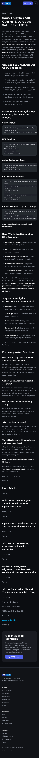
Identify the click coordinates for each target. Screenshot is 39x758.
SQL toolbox (6, 696)
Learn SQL (5, 717)
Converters (5, 720)
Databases (5, 702)
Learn (10, 13)
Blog (3, 714)
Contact (4, 733)
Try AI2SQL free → (14, 657)
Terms (4, 742)
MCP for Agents (7, 690)
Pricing (4, 705)
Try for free (27, 3)
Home (4, 13)
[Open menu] (35, 3)
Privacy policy (6, 739)
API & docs (5, 693)
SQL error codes (7, 723)
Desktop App (6, 699)
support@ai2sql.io (9, 620)
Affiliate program (7, 736)
